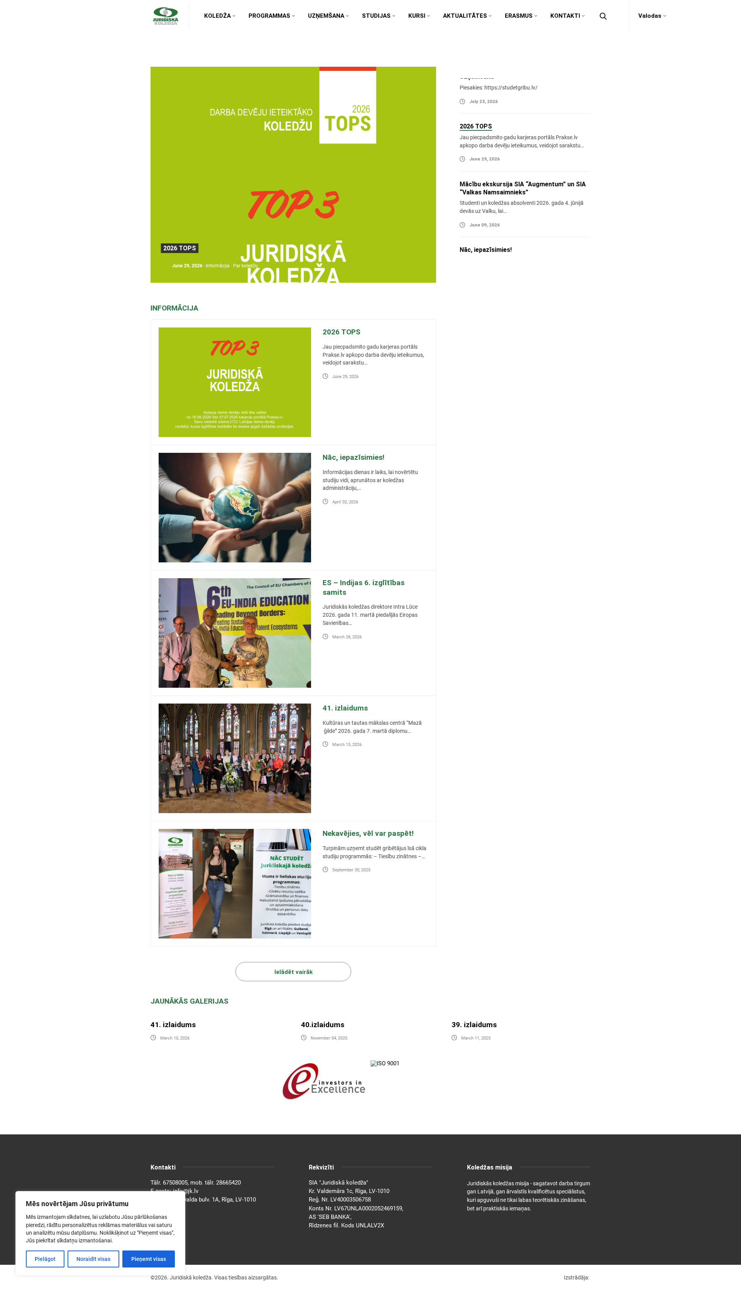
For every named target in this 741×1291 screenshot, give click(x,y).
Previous (529, 263)
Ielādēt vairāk (293, 972)
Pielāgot (45, 1259)
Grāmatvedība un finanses (527, 401)
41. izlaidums (345, 708)
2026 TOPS (341, 331)
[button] (603, 16)
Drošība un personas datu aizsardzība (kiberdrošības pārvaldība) (528, 437)
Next (529, 70)
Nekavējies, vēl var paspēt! (368, 833)
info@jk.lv (185, 1191)
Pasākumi (216, 264)
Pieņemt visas (148, 1259)
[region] (100, 1233)
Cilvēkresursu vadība (520, 344)
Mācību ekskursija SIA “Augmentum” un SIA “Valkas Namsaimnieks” (261, 246)
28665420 (228, 1182)
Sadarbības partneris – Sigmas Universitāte (524, 242)
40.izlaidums (322, 1024)
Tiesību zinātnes (514, 315)
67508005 (175, 1182)
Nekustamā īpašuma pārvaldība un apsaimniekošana (539, 373)
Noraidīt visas (93, 1259)
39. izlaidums (474, 1024)
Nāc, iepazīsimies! (486, 184)
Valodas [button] (649, 15)
